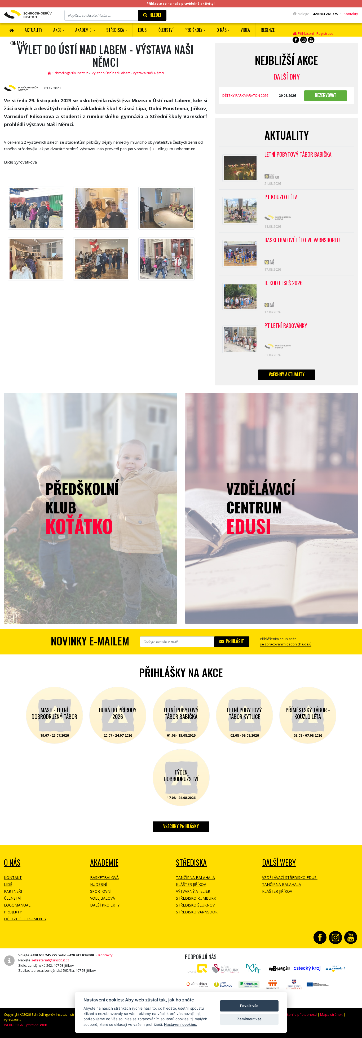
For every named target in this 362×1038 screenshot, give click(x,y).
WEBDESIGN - (25, 1024)
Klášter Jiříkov (191, 884)
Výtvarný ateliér (193, 891)
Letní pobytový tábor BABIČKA (298, 154)
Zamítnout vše (249, 1019)
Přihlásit (234, 641)
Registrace (324, 33)
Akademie (104, 862)
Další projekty (105, 905)
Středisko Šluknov (195, 905)
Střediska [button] (115, 30)
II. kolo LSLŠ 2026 (283, 283)
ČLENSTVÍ (166, 30)
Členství (12, 898)
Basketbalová (104, 877)
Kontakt (17, 43)
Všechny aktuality (286, 374)
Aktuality (33, 30)
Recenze (268, 30)
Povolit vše (249, 1006)
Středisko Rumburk (196, 898)
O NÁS (12, 862)
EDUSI (143, 30)
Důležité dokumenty (25, 918)
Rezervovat (325, 95)
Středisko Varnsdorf (198, 911)
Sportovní (100, 891)
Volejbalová (102, 898)
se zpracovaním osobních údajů (285, 644)
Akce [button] (57, 30)
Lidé (8, 884)
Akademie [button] (83, 30)
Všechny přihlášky (181, 826)
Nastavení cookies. (180, 1024)
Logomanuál (17, 905)
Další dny (286, 76)
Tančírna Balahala (195, 877)
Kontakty (351, 13)
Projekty (13, 911)
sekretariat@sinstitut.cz (50, 960)
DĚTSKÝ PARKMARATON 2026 (245, 95)
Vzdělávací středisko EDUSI (289, 877)
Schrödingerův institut (69, 73)
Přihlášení (305, 33)
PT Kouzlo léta (281, 197)
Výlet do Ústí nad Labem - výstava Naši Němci (128, 73)
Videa (245, 30)
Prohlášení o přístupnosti (296, 1014)
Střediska (191, 862)
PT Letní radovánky (285, 325)
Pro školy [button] (193, 30)
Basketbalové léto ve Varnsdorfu (302, 240)
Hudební (98, 884)
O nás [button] (222, 30)
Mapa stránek (331, 1014)
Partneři (13, 891)
